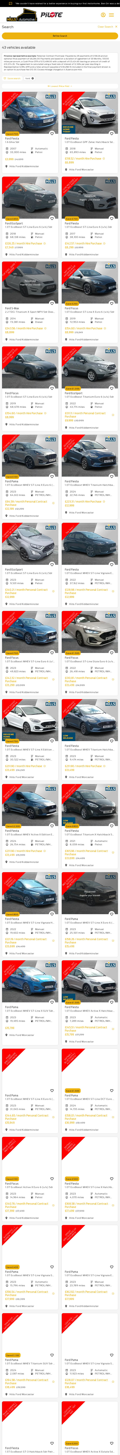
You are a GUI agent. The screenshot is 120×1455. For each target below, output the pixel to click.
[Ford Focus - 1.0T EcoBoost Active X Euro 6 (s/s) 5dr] (30, 1158)
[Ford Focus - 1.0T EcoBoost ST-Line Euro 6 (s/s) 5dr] (30, 367)
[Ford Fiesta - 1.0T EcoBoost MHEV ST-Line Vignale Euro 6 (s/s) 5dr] (90, 544)
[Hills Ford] (22, 15)
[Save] (52, 134)
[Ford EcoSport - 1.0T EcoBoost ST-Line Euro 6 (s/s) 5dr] (30, 198)
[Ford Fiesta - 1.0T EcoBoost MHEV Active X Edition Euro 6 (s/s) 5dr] (30, 805)
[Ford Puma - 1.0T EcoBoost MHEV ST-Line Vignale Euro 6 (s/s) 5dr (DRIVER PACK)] (90, 1246)
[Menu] (111, 15)
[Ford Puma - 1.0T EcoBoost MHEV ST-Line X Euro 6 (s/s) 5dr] (30, 456)
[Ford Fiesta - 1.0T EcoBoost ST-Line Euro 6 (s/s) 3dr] (90, 198)
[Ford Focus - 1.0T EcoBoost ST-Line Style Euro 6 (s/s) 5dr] (90, 632)
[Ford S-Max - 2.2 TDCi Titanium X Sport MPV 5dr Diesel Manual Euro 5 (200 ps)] (30, 283)
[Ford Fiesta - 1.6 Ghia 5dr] (30, 113)
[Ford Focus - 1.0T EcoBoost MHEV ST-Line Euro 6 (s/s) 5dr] (30, 632)
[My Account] (103, 15)
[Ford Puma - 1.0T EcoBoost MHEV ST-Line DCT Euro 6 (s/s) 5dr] (90, 1070)
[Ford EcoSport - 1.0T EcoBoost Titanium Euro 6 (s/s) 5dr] (90, 367)
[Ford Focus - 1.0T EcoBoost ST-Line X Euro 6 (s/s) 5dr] (90, 283)
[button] (33, 78)
